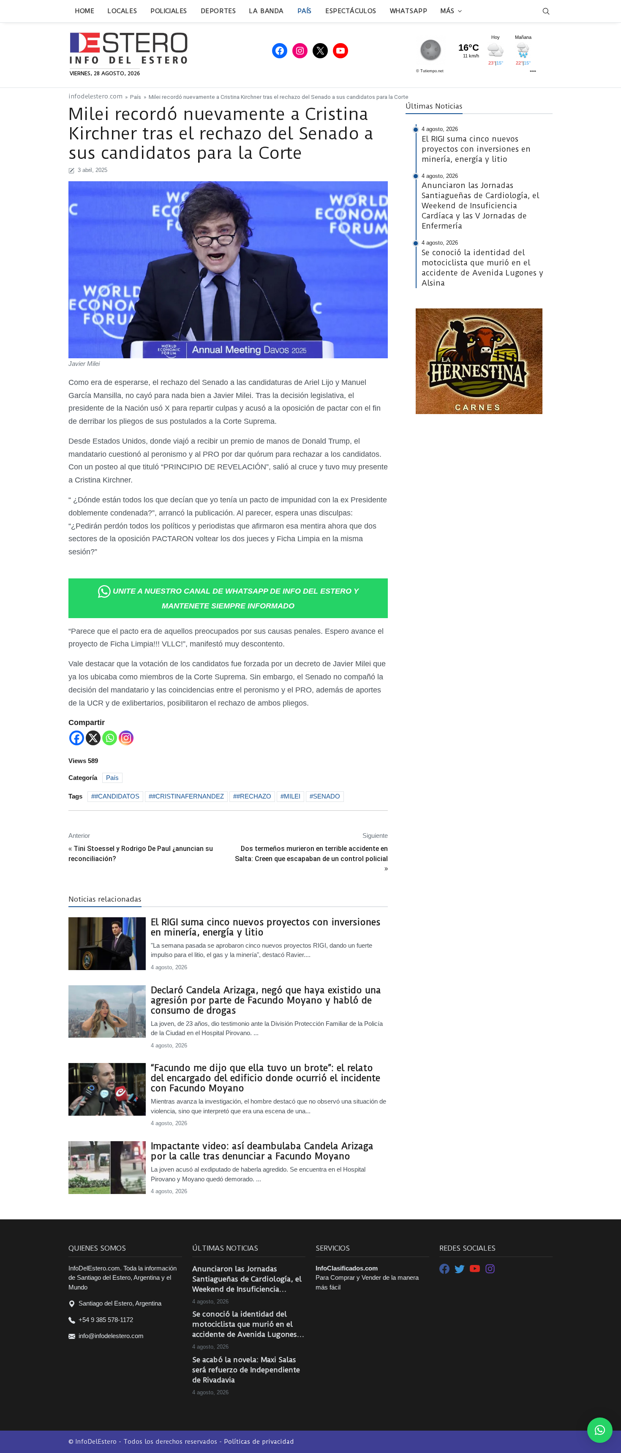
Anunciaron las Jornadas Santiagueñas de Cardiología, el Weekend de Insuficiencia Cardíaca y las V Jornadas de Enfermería (247, 1279)
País (304, 11)
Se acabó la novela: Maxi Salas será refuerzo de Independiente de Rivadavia (246, 1369)
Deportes (218, 11)
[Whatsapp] (109, 738)
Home (84, 11)
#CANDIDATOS (117, 796)
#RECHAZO (254, 796)
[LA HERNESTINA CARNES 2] (479, 360)
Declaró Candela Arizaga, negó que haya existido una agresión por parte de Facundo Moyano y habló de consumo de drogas (266, 1000)
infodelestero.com (95, 96)
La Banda (266, 11)
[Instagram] (126, 738)
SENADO (326, 796)
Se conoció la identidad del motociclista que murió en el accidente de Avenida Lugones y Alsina (247, 1324)
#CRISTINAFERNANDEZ (188, 796)
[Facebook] (76, 738)
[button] (600, 1430)
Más (448, 11)
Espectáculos (350, 11)
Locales (122, 11)
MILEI (292, 796)
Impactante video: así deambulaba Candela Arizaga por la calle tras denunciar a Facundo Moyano (262, 1151)
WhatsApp (408, 11)
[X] (93, 738)
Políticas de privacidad (259, 1441)
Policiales (168, 11)
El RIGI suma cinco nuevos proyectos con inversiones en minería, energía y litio (265, 927)
